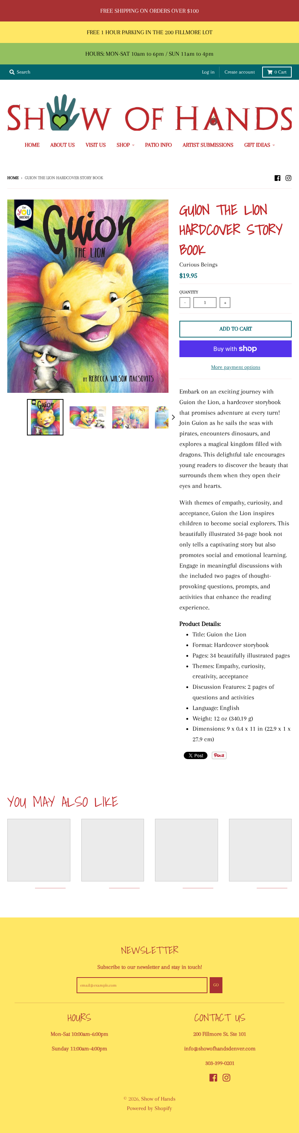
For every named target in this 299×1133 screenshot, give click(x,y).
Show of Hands (158, 1099)
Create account (240, 72)
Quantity (188, 292)
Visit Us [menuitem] (96, 145)
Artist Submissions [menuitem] (208, 145)
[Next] (172, 417)
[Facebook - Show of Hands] (277, 177)
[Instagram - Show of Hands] (288, 177)
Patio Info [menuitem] (158, 145)
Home (13, 177)
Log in (208, 72)
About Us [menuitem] (62, 145)
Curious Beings (198, 264)
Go (216, 984)
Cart (281, 72)
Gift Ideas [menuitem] (257, 145)
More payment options (235, 367)
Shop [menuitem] (123, 145)
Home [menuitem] (32, 145)
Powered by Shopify (149, 1108)
